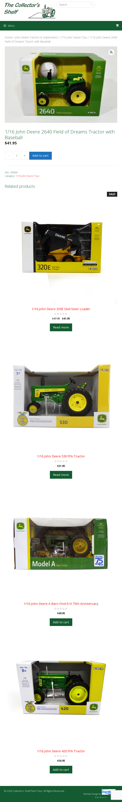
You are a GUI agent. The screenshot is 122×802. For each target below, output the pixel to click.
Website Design (90, 793)
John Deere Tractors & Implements (36, 37)
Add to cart (40, 155)
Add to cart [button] (61, 622)
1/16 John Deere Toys (73, 37)
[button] (111, 52)
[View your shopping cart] (117, 26)
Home (8, 37)
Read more (61, 327)
